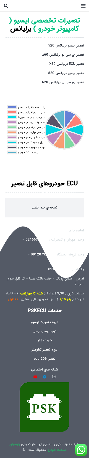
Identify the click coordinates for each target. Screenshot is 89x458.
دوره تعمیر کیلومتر (44, 349)
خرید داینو (44, 340)
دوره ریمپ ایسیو (44, 331)
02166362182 (72, 245)
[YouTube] (35, 377)
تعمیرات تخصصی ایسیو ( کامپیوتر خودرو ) (44, 24)
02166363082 (37, 239)
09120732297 (42, 254)
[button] (83, 5)
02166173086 (72, 260)
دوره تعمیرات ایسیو (44, 322)
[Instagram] (54, 377)
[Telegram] (44, 377)
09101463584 (59, 269)
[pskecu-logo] (44, 407)
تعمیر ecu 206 (44, 359)
